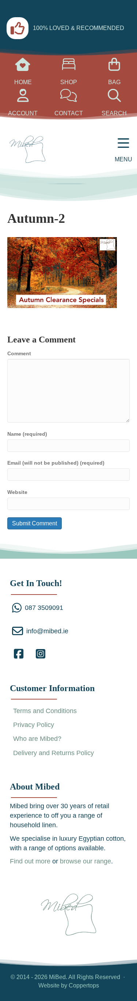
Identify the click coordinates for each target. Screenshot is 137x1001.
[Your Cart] (22, 67)
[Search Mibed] (68, 98)
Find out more (30, 861)
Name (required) (27, 434)
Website (17, 492)
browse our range (85, 861)
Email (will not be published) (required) (55, 463)
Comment (19, 353)
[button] (18, 654)
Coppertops (84, 985)
